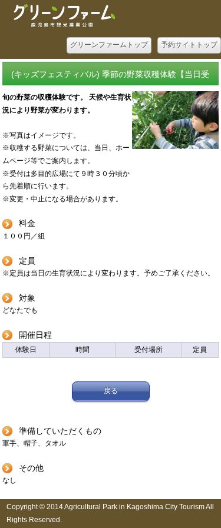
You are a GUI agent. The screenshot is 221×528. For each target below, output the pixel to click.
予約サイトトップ (189, 45)
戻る (111, 391)
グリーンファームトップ (109, 45)
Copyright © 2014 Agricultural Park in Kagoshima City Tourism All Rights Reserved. (110, 513)
